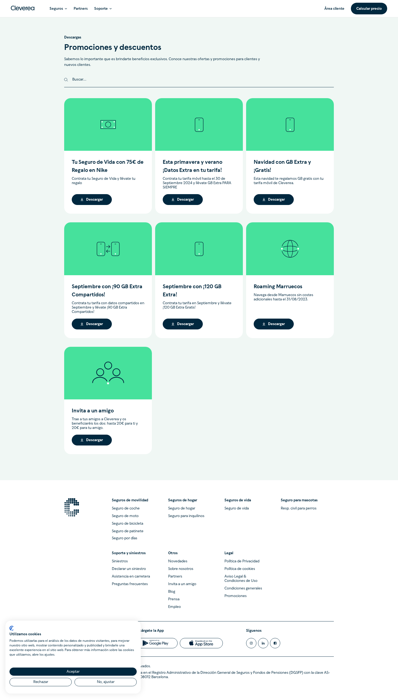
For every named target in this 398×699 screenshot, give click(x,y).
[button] (58, 8)
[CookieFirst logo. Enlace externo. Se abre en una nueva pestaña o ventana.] (11, 628)
